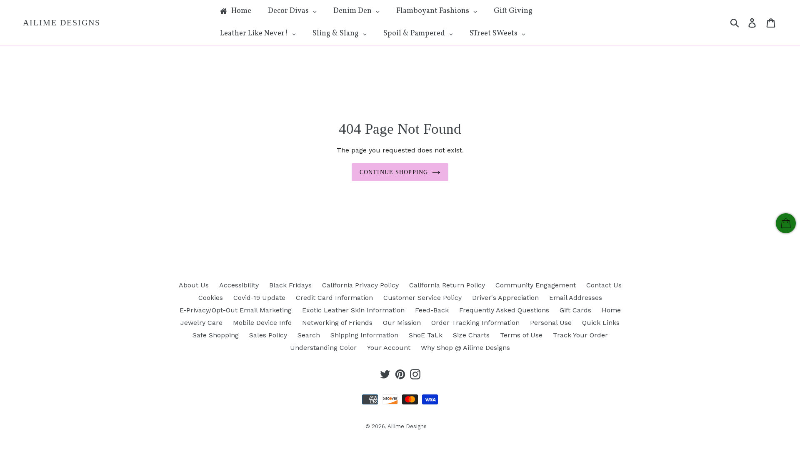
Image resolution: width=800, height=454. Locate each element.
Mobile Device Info (262, 323)
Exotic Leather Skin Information (353, 310)
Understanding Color (323, 348)
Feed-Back (432, 310)
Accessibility (239, 285)
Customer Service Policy (422, 298)
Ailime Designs (61, 22)
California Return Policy (447, 285)
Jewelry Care (201, 323)
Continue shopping (394, 172)
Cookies (210, 298)
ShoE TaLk (425, 335)
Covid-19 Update (259, 298)
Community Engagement (535, 285)
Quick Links (601, 323)
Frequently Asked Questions (504, 310)
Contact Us (604, 285)
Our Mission (402, 323)
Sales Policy (268, 335)
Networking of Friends (337, 323)
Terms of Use (521, 335)
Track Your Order (580, 335)
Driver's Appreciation (505, 298)
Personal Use (551, 323)
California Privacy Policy (360, 285)
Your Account (388, 348)
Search (309, 335)
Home (611, 310)
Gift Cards (575, 310)
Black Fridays (290, 285)
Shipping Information (364, 335)
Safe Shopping (215, 335)
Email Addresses (575, 298)
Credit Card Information (334, 298)
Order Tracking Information (475, 323)
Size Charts (471, 335)
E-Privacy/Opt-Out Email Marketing (236, 310)
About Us (194, 285)
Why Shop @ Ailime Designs (465, 348)
